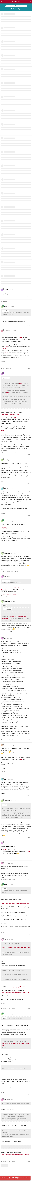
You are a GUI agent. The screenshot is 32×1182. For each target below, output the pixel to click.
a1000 (6, 352)
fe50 (5, 605)
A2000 (2, 430)
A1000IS (12, 492)
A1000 (6, 346)
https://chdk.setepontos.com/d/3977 (10, 414)
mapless (6, 310)
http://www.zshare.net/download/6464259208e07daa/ (15, 903)
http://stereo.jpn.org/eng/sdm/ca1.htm (16, 987)
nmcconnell (7, 378)
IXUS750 (15, 770)
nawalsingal (7, 580)
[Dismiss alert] (18, 1179)
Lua (18, 594)
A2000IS (20, 337)
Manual (15, 594)
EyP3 (5, 889)
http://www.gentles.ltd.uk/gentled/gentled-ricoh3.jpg (15, 1154)
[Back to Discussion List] (1, 1)
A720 (4, 348)
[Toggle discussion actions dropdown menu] (30, 1)
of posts (15, 1)
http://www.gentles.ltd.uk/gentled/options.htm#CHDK (15, 992)
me (20, 594)
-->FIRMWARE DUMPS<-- (7, 594)
